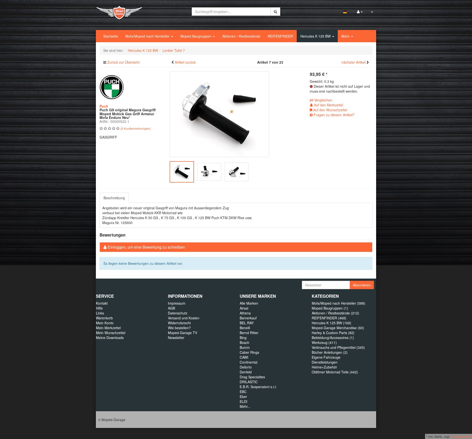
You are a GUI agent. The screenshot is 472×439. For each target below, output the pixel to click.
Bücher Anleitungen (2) (330, 352)
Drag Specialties (252, 376)
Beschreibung (114, 197)
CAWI (244, 357)
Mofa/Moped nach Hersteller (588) (338, 303)
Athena (245, 313)
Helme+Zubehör (324, 367)
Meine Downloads (110, 337)
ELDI (243, 401)
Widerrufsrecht (179, 322)
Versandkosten (461, 436)
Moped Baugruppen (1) (330, 308)
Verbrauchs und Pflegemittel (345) (338, 347)
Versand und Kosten (183, 317)
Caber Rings (249, 352)
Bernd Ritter (249, 332)
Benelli (245, 327)
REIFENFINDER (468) (329, 317)
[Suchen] (275, 11)
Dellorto (246, 367)
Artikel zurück (185, 62)
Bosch (244, 342)
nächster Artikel (354, 62)
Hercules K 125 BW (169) (331, 322)
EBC (243, 391)
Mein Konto (105, 322)
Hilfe (99, 308)
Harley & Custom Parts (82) (333, 332)
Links (100, 313)
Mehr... (245, 406)
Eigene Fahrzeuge (326, 357)
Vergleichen (322, 100)
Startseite (110, 36)
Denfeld (246, 371)
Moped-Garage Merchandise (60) (338, 327)
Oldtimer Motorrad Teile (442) (335, 371)
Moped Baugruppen (196, 36)
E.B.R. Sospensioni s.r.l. (258, 386)
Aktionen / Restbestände (241, 36)
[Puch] (112, 86)
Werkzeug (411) (324, 342)
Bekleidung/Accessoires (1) (333, 337)
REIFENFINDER (280, 36)
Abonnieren (362, 285)
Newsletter (176, 337)
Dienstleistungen (325, 362)
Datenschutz (177, 313)
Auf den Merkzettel (328, 104)
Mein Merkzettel (108, 327)
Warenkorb (104, 317)
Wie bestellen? (179, 327)
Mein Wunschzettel (110, 332)
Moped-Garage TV (182, 332)
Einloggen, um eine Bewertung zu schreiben (146, 247)
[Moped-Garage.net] (119, 12)
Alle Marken (249, 303)
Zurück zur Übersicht (123, 62)
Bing (243, 337)
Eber (243, 396)
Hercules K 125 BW (316, 36)
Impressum (176, 303)
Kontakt (102, 303)
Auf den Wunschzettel (329, 109)
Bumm (245, 347)
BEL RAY (247, 322)
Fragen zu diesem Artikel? (333, 114)
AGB (171, 308)
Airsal (244, 308)
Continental (248, 362)
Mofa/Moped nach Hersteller (148, 36)
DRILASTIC (249, 381)
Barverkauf (248, 317)
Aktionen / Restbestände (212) (335, 313)
